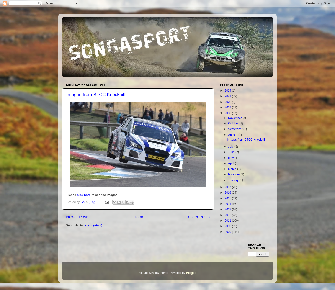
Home (138, 217)
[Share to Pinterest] (132, 202)
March (232, 169)
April (231, 163)
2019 (228, 107)
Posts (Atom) (93, 225)
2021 (228, 96)
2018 (228, 113)
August (233, 134)
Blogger (191, 273)
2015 (228, 198)
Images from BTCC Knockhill (95, 94)
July (231, 146)
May (231, 157)
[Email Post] (106, 202)
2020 (228, 102)
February (234, 174)
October (234, 123)
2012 (228, 215)
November (235, 118)
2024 (228, 90)
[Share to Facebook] (127, 202)
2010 (228, 226)
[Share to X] (123, 202)
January (234, 180)
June (231, 152)
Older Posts (199, 217)
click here (84, 195)
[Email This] (114, 202)
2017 (228, 187)
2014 (228, 203)
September (235, 129)
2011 (228, 220)
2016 (228, 192)
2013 (228, 209)
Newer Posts (77, 217)
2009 (228, 232)
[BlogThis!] (119, 202)
